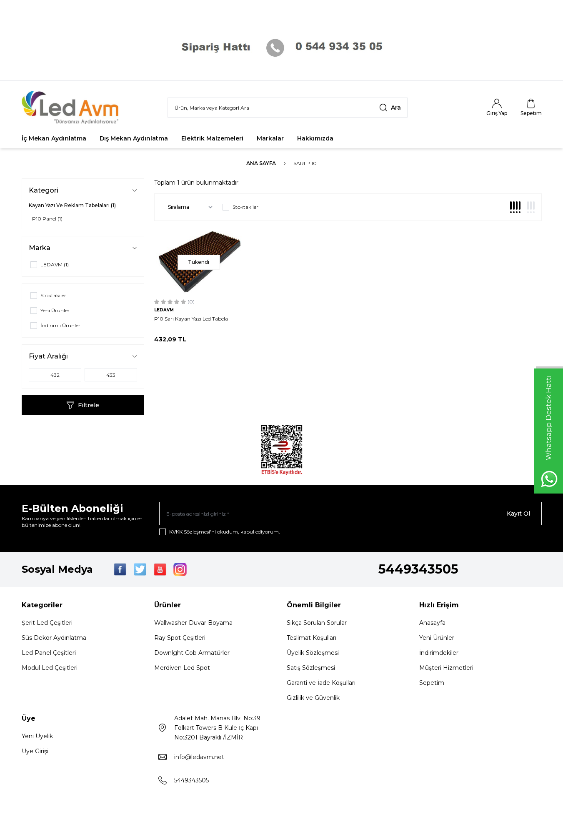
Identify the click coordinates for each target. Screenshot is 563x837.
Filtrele (88, 405)
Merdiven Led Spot (182, 668)
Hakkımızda (315, 138)
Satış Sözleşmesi (311, 668)
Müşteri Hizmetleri (446, 668)
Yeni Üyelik (37, 736)
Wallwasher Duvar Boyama (193, 622)
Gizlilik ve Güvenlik (313, 698)
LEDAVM (164, 310)
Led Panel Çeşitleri (49, 653)
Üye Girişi (35, 751)
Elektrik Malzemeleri (212, 138)
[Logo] (72, 107)
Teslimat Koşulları (311, 638)
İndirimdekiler (438, 653)
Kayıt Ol (518, 513)
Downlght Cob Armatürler (192, 653)
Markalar (270, 138)
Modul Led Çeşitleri (50, 668)
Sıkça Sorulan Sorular (317, 622)
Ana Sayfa (261, 163)
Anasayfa (432, 622)
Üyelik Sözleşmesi (313, 653)
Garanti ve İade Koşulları (321, 683)
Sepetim (431, 683)
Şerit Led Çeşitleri (47, 622)
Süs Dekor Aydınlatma (54, 638)
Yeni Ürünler (436, 638)
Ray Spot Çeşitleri (179, 638)
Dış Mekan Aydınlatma (134, 138)
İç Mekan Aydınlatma (54, 138)
